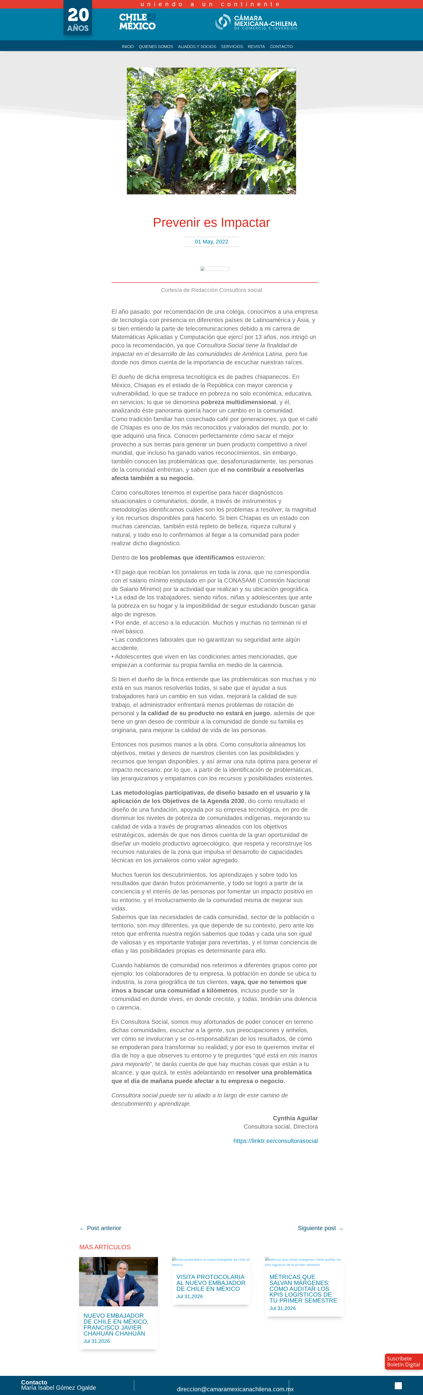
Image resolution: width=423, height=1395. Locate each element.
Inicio (128, 47)
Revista (256, 47)
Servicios (232, 47)
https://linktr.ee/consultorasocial (276, 1141)
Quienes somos (156, 47)
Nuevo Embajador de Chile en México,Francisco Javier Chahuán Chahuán (116, 1324)
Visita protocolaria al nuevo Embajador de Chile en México (211, 1283)
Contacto (281, 47)
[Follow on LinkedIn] (398, 1385)
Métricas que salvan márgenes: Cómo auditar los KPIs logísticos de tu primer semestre (303, 1289)
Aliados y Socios (197, 47)
